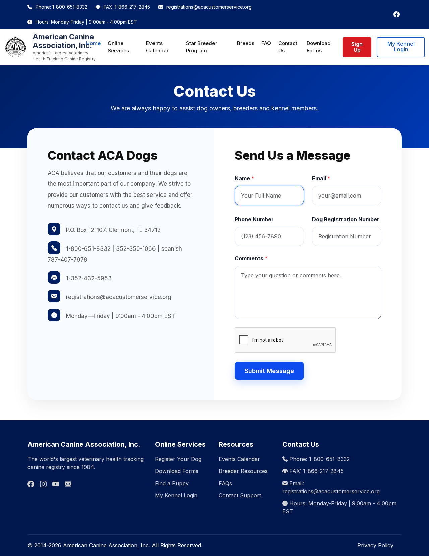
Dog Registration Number (345, 219)
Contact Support (240, 495)
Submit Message (269, 370)
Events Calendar (157, 47)
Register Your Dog (178, 459)
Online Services (118, 47)
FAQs (225, 483)
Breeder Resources (243, 471)
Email (321, 178)
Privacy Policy (375, 545)
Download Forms (319, 47)
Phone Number (254, 219)
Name (244, 178)
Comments (251, 258)
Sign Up (357, 47)
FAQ (266, 43)
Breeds (245, 43)
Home (93, 43)
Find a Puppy (172, 483)
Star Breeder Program (201, 47)
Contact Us (287, 47)
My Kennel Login (401, 46)
